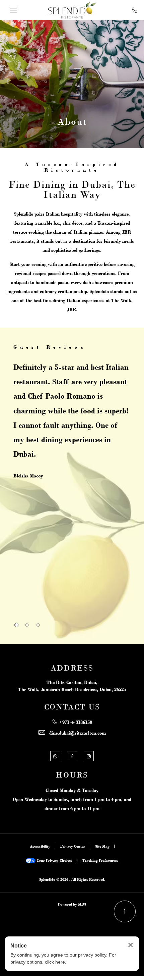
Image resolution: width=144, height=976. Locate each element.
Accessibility (40, 846)
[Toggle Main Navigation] (13, 10)
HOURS (72, 775)
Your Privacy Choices (53, 860)
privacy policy (92, 955)
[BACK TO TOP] (125, 911)
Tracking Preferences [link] (100, 860)
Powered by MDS (72, 904)
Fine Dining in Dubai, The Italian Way (72, 189)
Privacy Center (72, 846)
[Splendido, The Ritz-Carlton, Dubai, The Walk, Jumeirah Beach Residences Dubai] (72, 10)
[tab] (16, 625)
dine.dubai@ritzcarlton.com (77, 733)
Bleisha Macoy (28, 476)
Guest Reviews (49, 347)
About (72, 121)
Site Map (102, 846)
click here (55, 962)
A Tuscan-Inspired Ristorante (72, 167)
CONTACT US (72, 707)
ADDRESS (72, 668)
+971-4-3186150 (75, 722)
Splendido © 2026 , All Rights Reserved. (72, 879)
